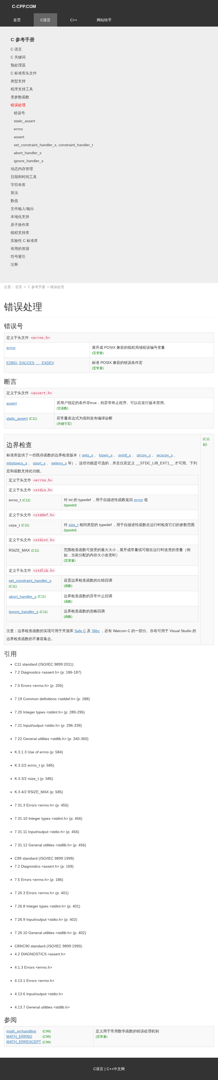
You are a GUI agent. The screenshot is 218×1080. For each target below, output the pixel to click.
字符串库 (18, 185)
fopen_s (105, 455)
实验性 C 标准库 (24, 240)
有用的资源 (20, 248)
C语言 (45, 20)
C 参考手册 (23, 39)
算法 (14, 193)
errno (17, 129)
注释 (14, 264)
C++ (73, 20)
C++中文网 (116, 1069)
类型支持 (18, 81)
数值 (14, 201)
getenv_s (59, 463)
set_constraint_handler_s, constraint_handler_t (52, 145)
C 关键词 (18, 57)
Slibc (96, 631)
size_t (73, 525)
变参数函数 (20, 97)
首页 (17, 20)
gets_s (87, 455)
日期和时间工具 (24, 177)
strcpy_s (144, 455)
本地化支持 (20, 217)
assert (17, 137)
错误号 (18, 113)
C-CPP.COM (24, 6)
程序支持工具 (22, 89)
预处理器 (18, 65)
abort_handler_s (26, 153)
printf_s (124, 455)
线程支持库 (20, 232)
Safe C (80, 631)
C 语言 (16, 49)
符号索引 (18, 256)
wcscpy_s (165, 455)
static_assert (23, 121)
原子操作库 (20, 224)
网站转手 (104, 20)
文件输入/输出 (22, 209)
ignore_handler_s (27, 161)
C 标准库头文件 (24, 73)
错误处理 (18, 105)
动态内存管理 (22, 169)
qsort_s (39, 463)
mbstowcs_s (16, 463)
